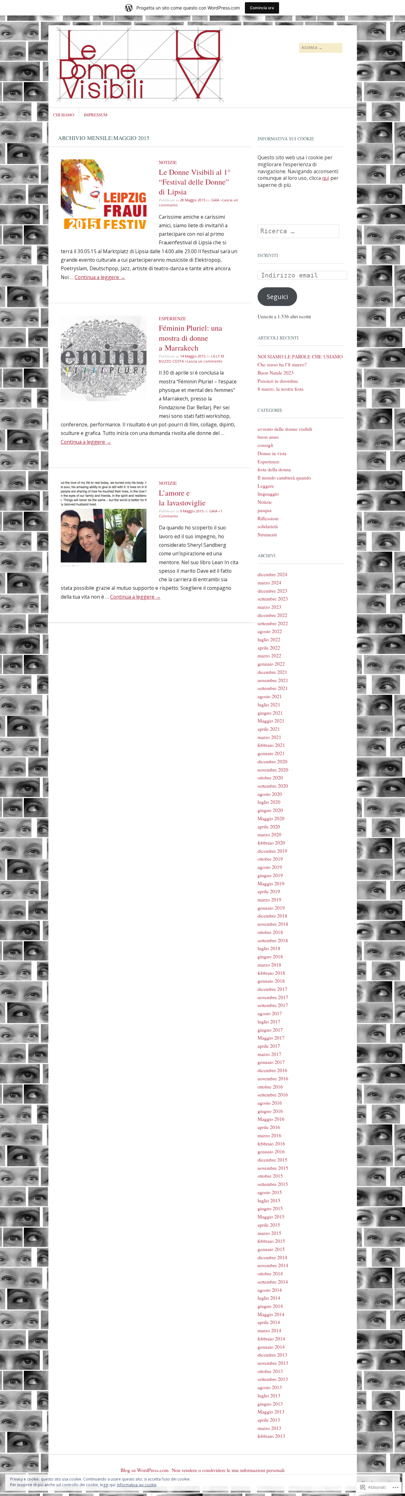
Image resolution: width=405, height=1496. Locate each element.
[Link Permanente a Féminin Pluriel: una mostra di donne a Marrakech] (104, 399)
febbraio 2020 (271, 843)
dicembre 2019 (272, 851)
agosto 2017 (270, 1013)
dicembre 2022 (272, 615)
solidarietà (268, 526)
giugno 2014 (270, 1306)
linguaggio (268, 494)
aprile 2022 (269, 647)
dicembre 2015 (272, 1160)
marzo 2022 (269, 655)
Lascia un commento (204, 361)
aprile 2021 (269, 729)
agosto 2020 (270, 794)
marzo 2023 (269, 607)
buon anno (268, 437)
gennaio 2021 (271, 753)
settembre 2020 (273, 786)
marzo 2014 (269, 1330)
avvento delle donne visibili (285, 429)
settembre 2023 (273, 598)
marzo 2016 (269, 1135)
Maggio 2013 (271, 1411)
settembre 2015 (273, 1184)
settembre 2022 (273, 623)
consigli (265, 445)
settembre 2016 (273, 1094)
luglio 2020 (269, 802)
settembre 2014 (273, 1282)
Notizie (168, 162)
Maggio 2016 (271, 1119)
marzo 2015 (269, 1233)
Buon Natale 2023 (276, 372)
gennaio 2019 (271, 908)
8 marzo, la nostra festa (280, 389)
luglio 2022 (269, 639)
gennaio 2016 (271, 1151)
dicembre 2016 (272, 1070)
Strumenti (267, 534)
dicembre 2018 (272, 916)
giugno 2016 (270, 1111)
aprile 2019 (269, 891)
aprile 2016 (269, 1127)
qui (325, 177)
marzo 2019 (269, 899)
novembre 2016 (273, 1078)
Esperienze (172, 318)
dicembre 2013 (272, 1355)
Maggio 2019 (271, 883)
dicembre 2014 (272, 1257)
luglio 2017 (269, 1021)
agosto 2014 (270, 1290)
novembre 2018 (273, 924)
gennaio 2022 (271, 664)
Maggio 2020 (271, 818)
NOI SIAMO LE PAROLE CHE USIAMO (300, 356)
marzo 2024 (269, 582)
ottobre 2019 (270, 859)
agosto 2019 (270, 867)
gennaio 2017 (271, 1062)
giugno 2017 (270, 1030)
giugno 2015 (270, 1208)
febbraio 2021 (271, 745)
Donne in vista (272, 453)
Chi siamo (63, 115)
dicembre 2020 (272, 761)
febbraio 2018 (271, 973)
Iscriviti (268, 255)
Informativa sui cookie (137, 1484)
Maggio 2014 (271, 1314)
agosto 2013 (270, 1387)
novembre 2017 (273, 997)
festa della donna (274, 469)
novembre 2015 (273, 1168)
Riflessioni (268, 518)
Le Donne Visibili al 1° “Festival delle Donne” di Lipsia (195, 182)
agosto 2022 (270, 631)
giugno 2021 (270, 713)
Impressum (96, 115)
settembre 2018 (273, 940)
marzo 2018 (269, 965)
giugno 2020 (270, 810)
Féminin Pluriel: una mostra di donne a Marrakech (190, 337)
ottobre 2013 (270, 1371)
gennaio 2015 (271, 1249)
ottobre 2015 (270, 1176)
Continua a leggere (100, 277)
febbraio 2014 (271, 1338)
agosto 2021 (270, 696)
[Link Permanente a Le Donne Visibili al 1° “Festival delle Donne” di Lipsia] (104, 226)
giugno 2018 (270, 956)
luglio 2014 (269, 1298)
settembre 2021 (273, 688)
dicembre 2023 (272, 591)
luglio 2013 (269, 1395)
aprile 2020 (269, 826)
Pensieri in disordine (278, 381)
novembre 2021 (273, 680)
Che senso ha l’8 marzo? (282, 364)
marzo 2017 (269, 1054)
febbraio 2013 (271, 1436)
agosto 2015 (270, 1192)
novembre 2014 (273, 1265)
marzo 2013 (269, 1428)
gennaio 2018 (271, 981)
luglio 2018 (269, 948)
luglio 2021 (269, 704)
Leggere (266, 486)
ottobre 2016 (270, 1087)
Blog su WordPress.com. (145, 1470)
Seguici (277, 296)
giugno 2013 (270, 1404)
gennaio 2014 (271, 1347)
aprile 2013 (269, 1420)
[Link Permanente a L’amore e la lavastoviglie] (104, 564)
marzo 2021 (269, 737)
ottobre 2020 (270, 777)
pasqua (264, 510)
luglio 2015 (269, 1200)
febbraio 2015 (271, 1241)
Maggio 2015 (271, 1216)
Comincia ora (262, 7)
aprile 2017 (269, 1046)
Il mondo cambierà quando (284, 477)
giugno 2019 (270, 875)
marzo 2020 (269, 834)
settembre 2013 (273, 1379)
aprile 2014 (269, 1322)
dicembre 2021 (272, 672)
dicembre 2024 (272, 574)
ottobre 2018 (270, 932)
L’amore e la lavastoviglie (182, 498)
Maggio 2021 (271, 720)
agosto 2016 (270, 1103)
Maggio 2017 (271, 1038)
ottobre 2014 (270, 1273)
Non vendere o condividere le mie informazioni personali (228, 1470)
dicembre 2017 (272, 989)
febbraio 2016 (271, 1143)
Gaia (215, 200)
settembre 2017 (273, 1005)
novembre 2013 (273, 1363)
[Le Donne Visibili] (154, 49)
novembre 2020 (273, 769)
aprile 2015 (269, 1225)
